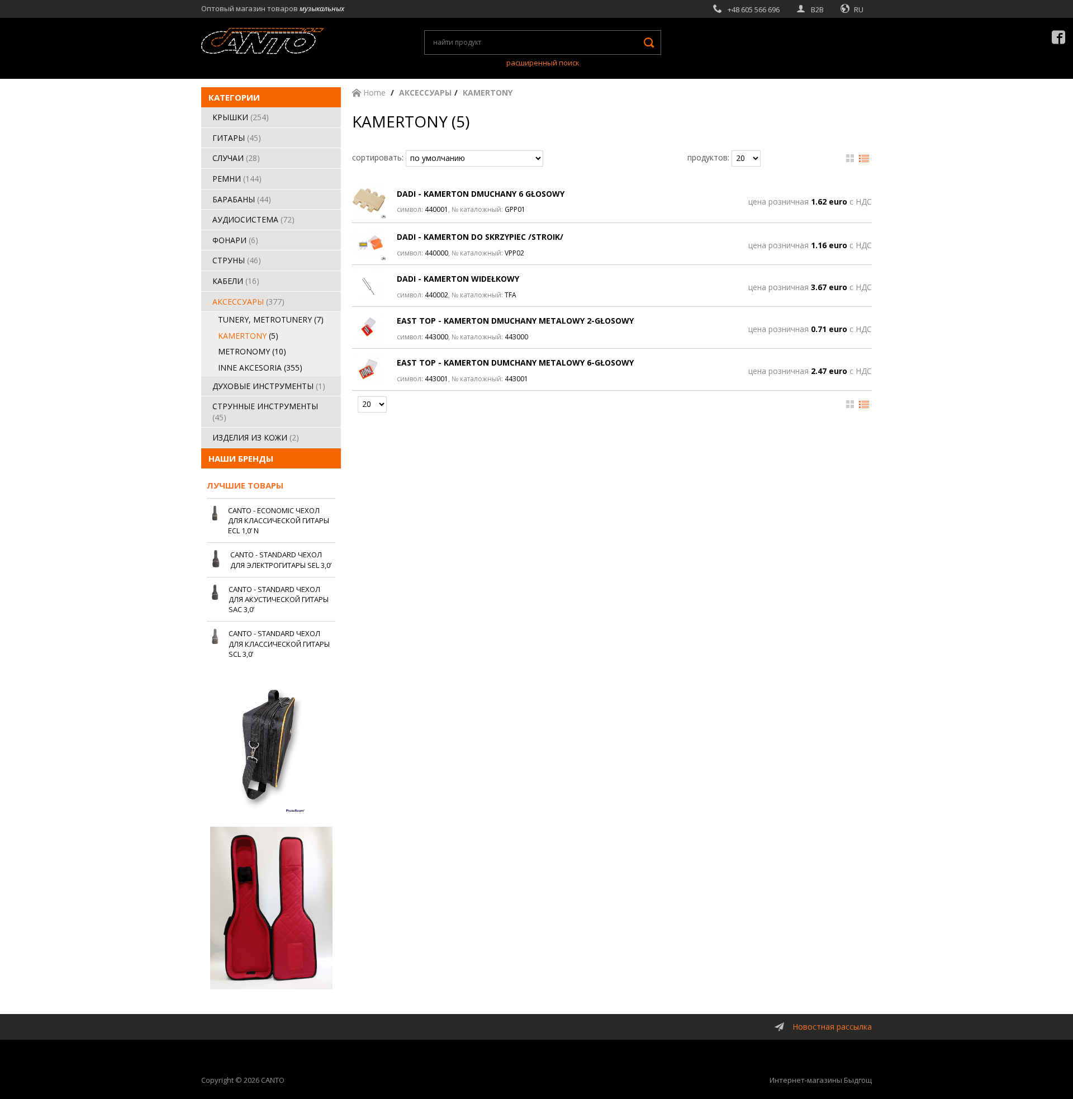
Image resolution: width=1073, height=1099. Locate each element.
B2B (817, 9)
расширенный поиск (543, 63)
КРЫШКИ (240, 117)
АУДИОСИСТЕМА (253, 219)
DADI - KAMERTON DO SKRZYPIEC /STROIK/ (480, 236)
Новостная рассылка (832, 1026)
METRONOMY (252, 351)
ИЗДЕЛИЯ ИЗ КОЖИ (255, 437)
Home (373, 92)
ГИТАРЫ (236, 137)
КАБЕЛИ (235, 281)
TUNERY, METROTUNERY (271, 319)
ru (858, 9)
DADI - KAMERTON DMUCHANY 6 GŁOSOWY (480, 193)
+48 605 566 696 (754, 9)
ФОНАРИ (235, 240)
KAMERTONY (248, 335)
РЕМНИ (237, 178)
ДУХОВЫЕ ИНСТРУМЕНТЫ (268, 386)
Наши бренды (240, 458)
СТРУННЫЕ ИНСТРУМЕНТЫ (265, 412)
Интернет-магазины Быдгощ (821, 1080)
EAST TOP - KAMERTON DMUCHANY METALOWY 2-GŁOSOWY (515, 320)
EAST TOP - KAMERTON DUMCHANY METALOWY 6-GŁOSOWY (515, 362)
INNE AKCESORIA (260, 367)
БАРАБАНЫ (241, 199)
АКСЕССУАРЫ (248, 301)
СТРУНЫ (236, 260)
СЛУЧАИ (236, 158)
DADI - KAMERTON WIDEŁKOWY (458, 278)
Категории (234, 97)
